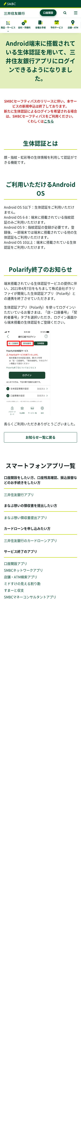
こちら (49, 121)
